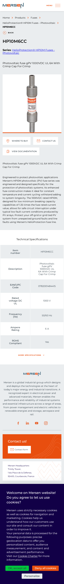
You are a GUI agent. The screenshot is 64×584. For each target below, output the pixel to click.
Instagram (46, 423)
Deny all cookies (45, 568)
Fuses (34, 17)
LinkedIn (27, 423)
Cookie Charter (28, 556)
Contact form (21, 449)
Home (6, 17)
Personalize (32, 576)
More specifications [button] (29, 355)
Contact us (48, 141)
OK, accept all (17, 568)
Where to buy (20, 141)
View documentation (24, 151)
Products (20, 17)
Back (11, 33)
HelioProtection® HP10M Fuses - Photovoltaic (29, 23)
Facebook (18, 423)
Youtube (36, 423)
